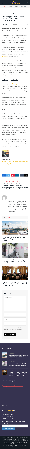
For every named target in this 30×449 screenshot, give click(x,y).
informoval (5, 56)
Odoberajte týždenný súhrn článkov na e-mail (14, 421)
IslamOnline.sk (6, 24)
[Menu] (3, 3)
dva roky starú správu (18, 84)
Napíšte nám (15, 446)
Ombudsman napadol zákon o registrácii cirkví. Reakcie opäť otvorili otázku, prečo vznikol (14, 239)
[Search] (27, 3)
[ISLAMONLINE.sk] (16, 2)
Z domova (26, 24)
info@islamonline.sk (10, 414)
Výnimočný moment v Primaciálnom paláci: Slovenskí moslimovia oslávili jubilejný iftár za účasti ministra (15, 284)
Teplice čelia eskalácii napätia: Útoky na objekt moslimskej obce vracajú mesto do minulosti (14, 261)
